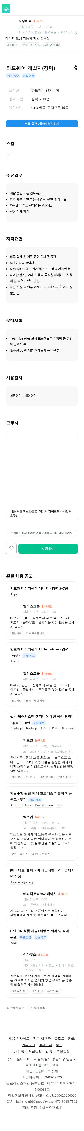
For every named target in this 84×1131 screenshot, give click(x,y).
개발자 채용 (38, 1008)
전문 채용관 (42, 1038)
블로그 (59, 1038)
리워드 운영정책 (57, 1051)
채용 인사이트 (19, 1038)
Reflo (72, 1038)
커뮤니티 (28, 1045)
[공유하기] (75, 67)
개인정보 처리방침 (28, 1051)
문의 (59, 1045)
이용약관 (45, 1045)
